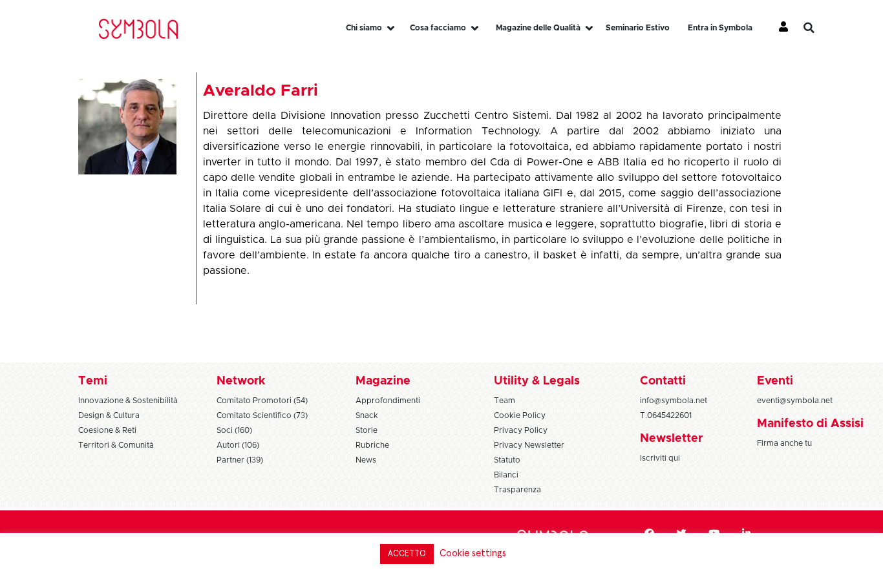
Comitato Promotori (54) (262, 400)
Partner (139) (240, 460)
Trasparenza (517, 490)
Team (504, 400)
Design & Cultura (109, 415)
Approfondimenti (388, 400)
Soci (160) (234, 430)
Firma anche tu (784, 443)
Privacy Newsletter (529, 445)
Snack (367, 415)
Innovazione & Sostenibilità (128, 400)
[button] (818, 27)
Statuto (507, 460)
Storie (367, 430)
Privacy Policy (521, 430)
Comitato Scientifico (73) (262, 415)
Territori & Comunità (116, 445)
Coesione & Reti (107, 430)
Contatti (663, 381)
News (366, 460)
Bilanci (506, 475)
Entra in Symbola (720, 28)
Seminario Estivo (638, 28)
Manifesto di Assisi (810, 424)
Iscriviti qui (660, 458)
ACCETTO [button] (407, 554)
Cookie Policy (520, 415)
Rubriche (372, 445)
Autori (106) (238, 445)
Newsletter (671, 438)
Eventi (775, 381)
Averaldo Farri (260, 91)
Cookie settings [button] (473, 553)
